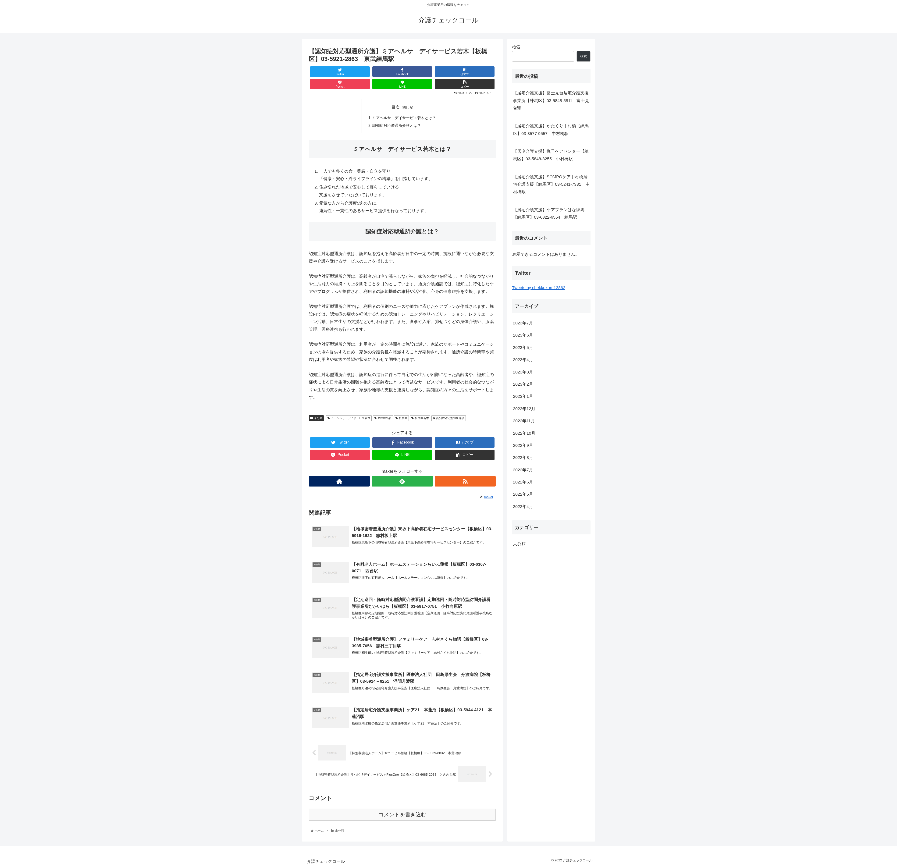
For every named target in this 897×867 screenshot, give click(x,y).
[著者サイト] (339, 481)
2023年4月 (523, 359)
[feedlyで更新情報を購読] (402, 481)
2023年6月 (523, 335)
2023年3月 (523, 372)
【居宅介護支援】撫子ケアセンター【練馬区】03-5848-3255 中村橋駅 (551, 155)
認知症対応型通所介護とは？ (396, 125)
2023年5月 (523, 347)
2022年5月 (523, 494)
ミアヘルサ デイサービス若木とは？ (404, 118)
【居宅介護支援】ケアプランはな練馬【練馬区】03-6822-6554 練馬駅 (548, 213)
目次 (395, 107)
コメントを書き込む (402, 814)
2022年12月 (524, 408)
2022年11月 (524, 421)
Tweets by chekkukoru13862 (538, 287)
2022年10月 (524, 433)
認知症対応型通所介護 (450, 418)
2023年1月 (523, 396)
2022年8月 (523, 457)
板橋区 (403, 418)
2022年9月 (523, 445)
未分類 (318, 418)
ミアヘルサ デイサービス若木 (350, 418)
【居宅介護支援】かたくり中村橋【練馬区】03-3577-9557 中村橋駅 (551, 130)
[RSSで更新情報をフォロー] (465, 481)
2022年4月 (523, 506)
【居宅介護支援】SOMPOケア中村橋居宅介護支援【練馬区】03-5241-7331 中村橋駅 (551, 184)
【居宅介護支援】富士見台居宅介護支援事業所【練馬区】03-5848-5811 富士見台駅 (551, 100)
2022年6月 (523, 482)
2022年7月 (523, 469)
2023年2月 (523, 384)
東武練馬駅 (384, 418)
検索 (516, 47)
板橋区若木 (422, 418)
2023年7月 (523, 323)
